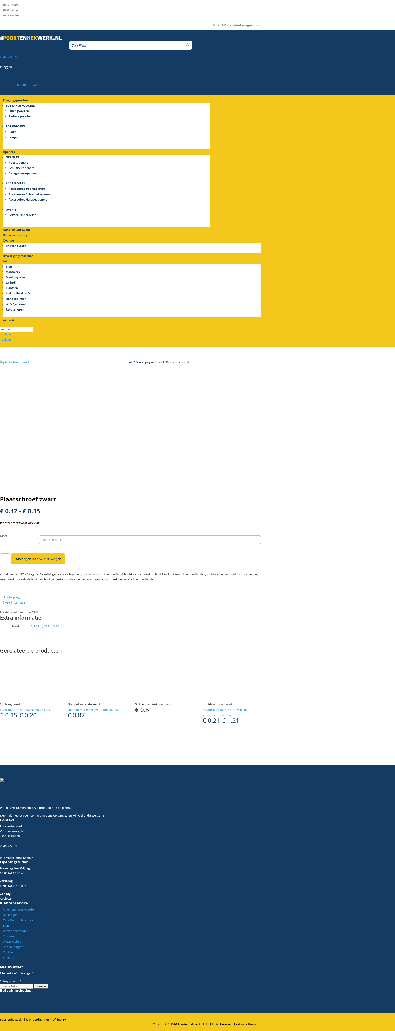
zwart (90, 579)
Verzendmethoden (16, 931)
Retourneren (15, 309)
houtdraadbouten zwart (221, 574)
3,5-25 (35, 626)
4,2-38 (55, 626)
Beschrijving (11, 597)
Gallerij (11, 283)
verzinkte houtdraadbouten (68, 579)
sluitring (242, 574)
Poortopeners (18, 163)
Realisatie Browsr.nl (247, 1024)
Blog (9, 267)
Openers (9, 152)
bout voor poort (93, 574)
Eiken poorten (19, 111)
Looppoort (16, 137)
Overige (8, 240)
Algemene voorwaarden (19, 909)
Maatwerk (13, 272)
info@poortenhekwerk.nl (17, 858)
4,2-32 (45, 626)
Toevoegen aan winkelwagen (38, 559)
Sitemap (8, 958)
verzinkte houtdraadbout (34, 579)
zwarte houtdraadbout (109, 579)
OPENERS (12, 157)
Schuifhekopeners (21, 168)
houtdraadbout (113, 574)
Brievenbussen (16, 246)
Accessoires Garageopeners (28, 199)
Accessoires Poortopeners (27, 189)
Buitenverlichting (15, 235)
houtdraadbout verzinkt (139, 574)
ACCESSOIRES (15, 183)
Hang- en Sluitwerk (16, 230)
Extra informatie (14, 602)
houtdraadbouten (194, 574)
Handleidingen (16, 299)
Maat (3, 536)
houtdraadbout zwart (168, 574)
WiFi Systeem (15, 304)
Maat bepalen (15, 277)
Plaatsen (12, 288)
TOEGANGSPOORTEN (20, 105)
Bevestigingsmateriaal (18, 256)
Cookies (8, 952)
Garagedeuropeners (23, 173)
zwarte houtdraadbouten (139, 579)
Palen (12, 132)
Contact (8, 319)
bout (78, 574)
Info (6, 261)
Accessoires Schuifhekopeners (30, 194)
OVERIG (11, 209)
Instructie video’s (18, 293)
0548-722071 (8, 57)
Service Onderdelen (22, 215)
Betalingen (10, 915)
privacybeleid (12, 941)
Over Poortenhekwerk (18, 920)
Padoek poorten (20, 116)
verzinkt (13, 579)
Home (129, 362)
